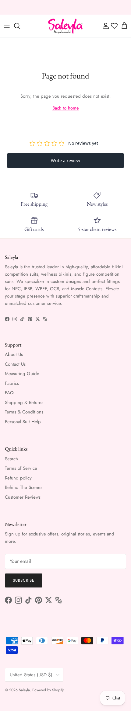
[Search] (20, 26)
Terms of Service (21, 468)
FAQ (9, 392)
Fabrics (12, 383)
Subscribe (23, 580)
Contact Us (15, 364)
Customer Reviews (23, 497)
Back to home (65, 108)
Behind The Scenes (23, 487)
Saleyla (24, 690)
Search (11, 458)
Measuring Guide (22, 373)
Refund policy (18, 478)
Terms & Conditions (24, 412)
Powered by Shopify (48, 690)
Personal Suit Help (23, 421)
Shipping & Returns (24, 402)
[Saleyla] (65, 26)
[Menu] (6, 26)
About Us (14, 354)
